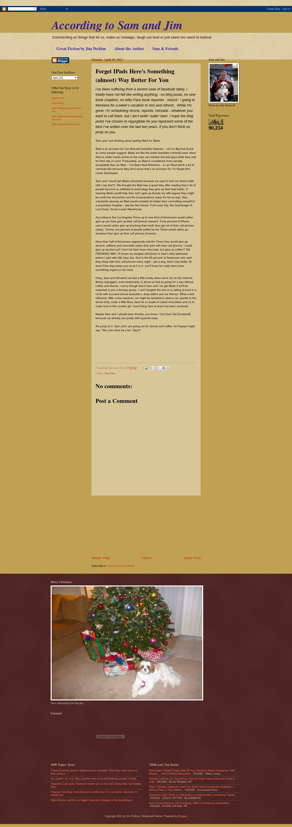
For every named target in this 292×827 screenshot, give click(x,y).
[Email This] (153, 368)
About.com (58, 98)
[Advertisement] (146, 525)
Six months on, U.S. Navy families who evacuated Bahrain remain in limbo (93, 778)
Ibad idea (110, 373)
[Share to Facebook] (164, 368)
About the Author (129, 48)
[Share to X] (160, 368)
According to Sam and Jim (117, 24)
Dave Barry (58, 103)
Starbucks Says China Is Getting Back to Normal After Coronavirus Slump (191, 794)
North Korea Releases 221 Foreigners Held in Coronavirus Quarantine (189, 803)
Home (147, 558)
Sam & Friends (165, 48)
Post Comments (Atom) (121, 565)
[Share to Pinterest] (168, 368)
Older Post (192, 558)
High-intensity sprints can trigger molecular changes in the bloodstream (91, 800)
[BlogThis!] (156, 368)
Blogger (182, 816)
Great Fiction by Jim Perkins (81, 48)
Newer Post (100, 558)
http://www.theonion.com (66, 124)
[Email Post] (145, 368)
